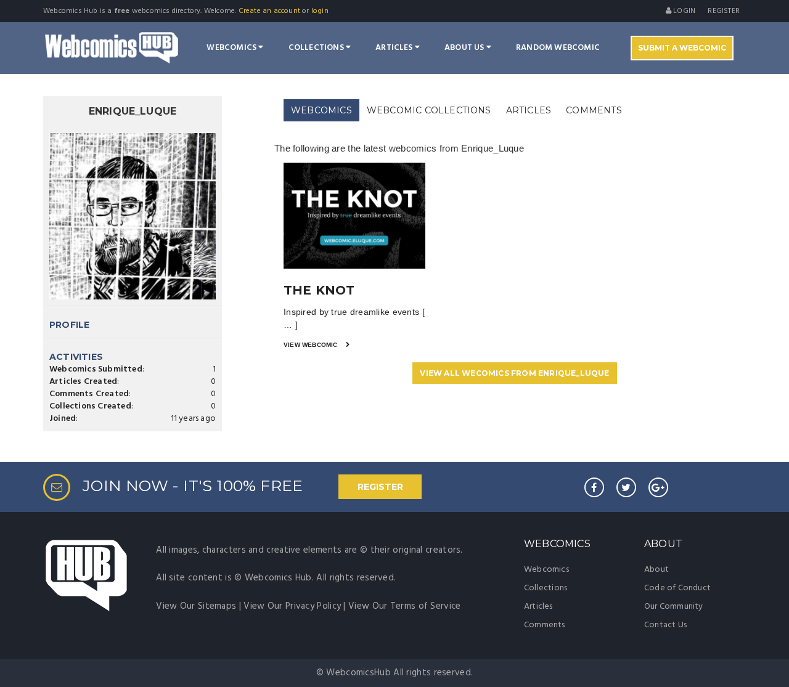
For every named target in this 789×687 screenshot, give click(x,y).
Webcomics (232, 47)
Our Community (673, 607)
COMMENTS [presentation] (594, 110)
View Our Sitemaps (196, 606)
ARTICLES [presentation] (529, 110)
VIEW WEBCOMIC (312, 344)
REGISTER (380, 486)
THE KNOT (319, 290)
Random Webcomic (558, 47)
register (724, 11)
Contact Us (665, 625)
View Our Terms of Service (404, 606)
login (320, 11)
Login (683, 11)
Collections (317, 47)
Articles (395, 47)
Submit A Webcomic (682, 47)
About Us (465, 47)
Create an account (269, 11)
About (656, 570)
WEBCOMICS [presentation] (321, 110)
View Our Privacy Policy (292, 606)
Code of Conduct (677, 588)
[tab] (321, 110)
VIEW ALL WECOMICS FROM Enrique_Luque (514, 373)
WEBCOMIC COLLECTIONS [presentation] (429, 110)
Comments (544, 625)
